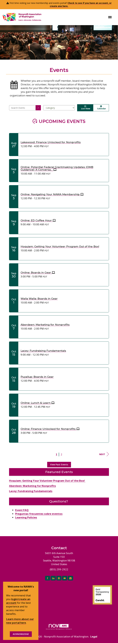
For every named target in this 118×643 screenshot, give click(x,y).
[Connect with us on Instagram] (58, 578)
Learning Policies (26, 517)
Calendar (101, 108)
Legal (93, 636)
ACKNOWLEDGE (21, 634)
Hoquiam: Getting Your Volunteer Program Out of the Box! (47, 480)
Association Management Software (59, 629)
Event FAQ (22, 510)
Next (102, 454)
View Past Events (59, 464)
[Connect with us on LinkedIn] (53, 578)
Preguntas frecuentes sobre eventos (39, 513)
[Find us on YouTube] (64, 578)
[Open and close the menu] (78, 17)
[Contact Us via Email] (70, 578)
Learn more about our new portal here (20, 620)
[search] (38, 107)
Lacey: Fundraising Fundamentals (30, 491)
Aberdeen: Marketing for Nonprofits (32, 486)
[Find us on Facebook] (47, 578)
